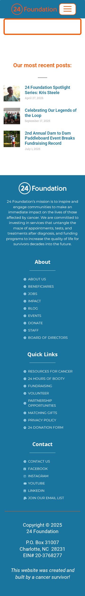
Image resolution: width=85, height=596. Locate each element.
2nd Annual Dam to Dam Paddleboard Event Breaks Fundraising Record (50, 138)
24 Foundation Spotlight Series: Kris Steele (47, 90)
